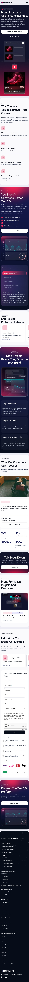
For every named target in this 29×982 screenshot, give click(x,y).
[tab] (14, 273)
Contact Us (5, 928)
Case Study (5, 945)
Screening (5, 876)
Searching (5, 879)
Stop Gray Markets (7, 866)
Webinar (4, 942)
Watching (4, 882)
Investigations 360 (7, 843)
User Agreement (6, 961)
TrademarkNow (6, 892)
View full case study (14, 524)
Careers (4, 911)
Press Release (5, 947)
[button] (27, 2)
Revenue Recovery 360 (8, 846)
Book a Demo (5, 925)
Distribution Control (7, 852)
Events (4, 908)
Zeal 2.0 (4, 894)
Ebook (4, 939)
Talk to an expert (6, 923)
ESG (3, 905)
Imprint (4, 958)
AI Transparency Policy (8, 964)
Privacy (4, 955)
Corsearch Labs (6, 914)
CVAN (3, 855)
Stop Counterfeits (7, 860)
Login (3, 920)
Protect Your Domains (8, 849)
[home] (6, 3)
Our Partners (5, 902)
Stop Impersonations (7, 863)
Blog (3, 936)
